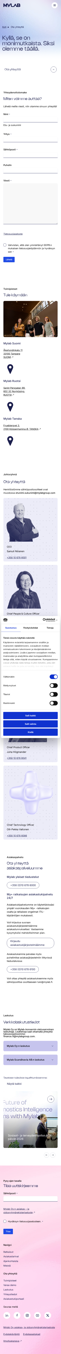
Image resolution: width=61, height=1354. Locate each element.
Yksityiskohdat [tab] (30, 628)
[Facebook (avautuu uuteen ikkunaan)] (17, 1315)
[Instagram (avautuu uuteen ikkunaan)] (27, 1315)
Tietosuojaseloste (13, 233)
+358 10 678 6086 (17, 835)
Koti (4, 27)
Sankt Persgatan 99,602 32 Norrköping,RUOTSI (14, 391)
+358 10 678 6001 (17, 557)
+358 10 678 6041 (17, 758)
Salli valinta (30, 724)
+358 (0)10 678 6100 (22, 969)
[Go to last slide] (46, 1155)
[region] (30, 1125)
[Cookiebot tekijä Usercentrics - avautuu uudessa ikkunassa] (45, 620)
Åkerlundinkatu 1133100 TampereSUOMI (13, 354)
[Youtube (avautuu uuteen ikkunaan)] (37, 1315)
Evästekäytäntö (11, 1334)
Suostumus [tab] (11, 628)
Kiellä (30, 732)
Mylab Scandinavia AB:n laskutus (25, 1059)
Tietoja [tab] (50, 628)
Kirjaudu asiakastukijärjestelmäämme (27, 943)
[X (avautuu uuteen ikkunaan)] (47, 1315)
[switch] (54, 685)
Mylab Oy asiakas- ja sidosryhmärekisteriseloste (29, 1327)
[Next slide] (52, 1155)
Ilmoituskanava (11, 1341)
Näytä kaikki (14, 1083)
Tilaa (8, 1231)
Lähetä (9, 259)
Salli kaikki (30, 715)
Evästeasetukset (31, 1334)
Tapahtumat (14, 1097)
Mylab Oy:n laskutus (18, 1046)
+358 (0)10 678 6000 (23, 885)
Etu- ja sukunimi (12, 125)
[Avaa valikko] (55, 5)
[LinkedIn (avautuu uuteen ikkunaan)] (6, 1315)
